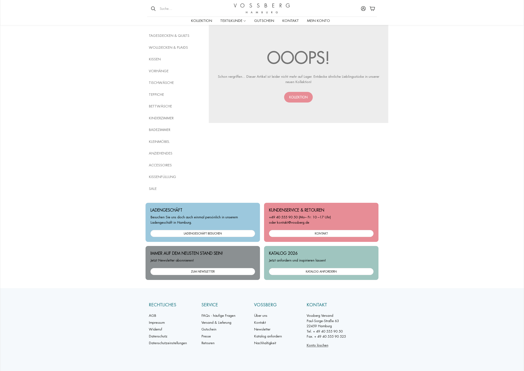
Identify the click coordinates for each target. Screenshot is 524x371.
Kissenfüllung (162, 177)
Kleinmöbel (159, 141)
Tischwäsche (161, 82)
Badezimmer (159, 129)
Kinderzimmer (161, 118)
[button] (174, 9)
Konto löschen (317, 345)
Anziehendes (160, 153)
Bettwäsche (160, 106)
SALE (153, 188)
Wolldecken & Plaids (168, 47)
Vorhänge (158, 71)
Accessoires (160, 165)
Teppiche (156, 94)
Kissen (155, 59)
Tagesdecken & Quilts (169, 35)
